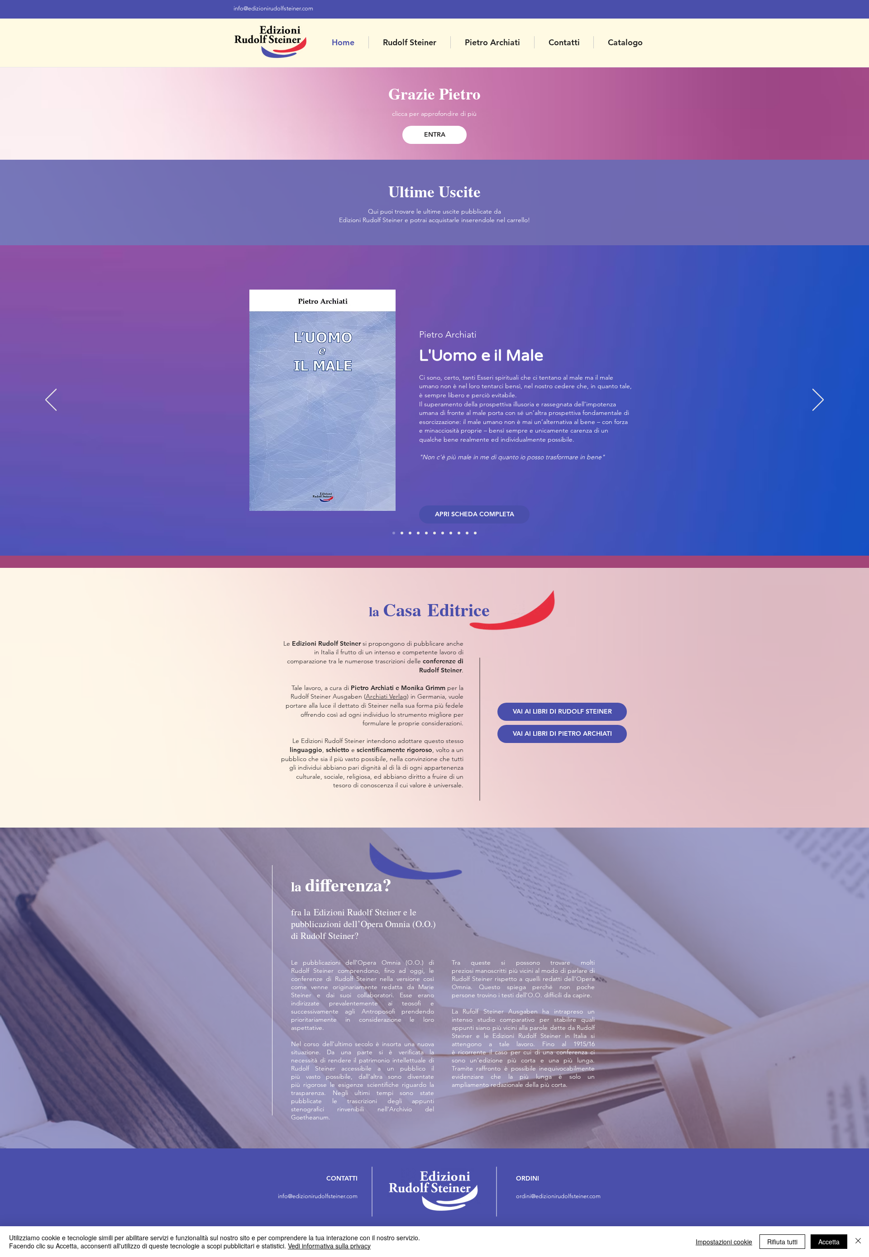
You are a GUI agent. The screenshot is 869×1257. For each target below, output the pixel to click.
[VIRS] (402, 533)
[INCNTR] (467, 533)
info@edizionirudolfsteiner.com (273, 8)
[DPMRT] (434, 533)
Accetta (829, 1241)
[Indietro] (51, 400)
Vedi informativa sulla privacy (329, 1245)
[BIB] (426, 533)
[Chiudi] (858, 1241)
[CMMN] (450, 533)
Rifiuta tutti (782, 1241)
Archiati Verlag (386, 696)
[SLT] (442, 533)
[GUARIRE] (475, 533)
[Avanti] (818, 400)
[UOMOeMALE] (393, 533)
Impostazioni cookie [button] (724, 1241)
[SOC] (418, 533)
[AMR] (459, 533)
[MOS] (410, 533)
